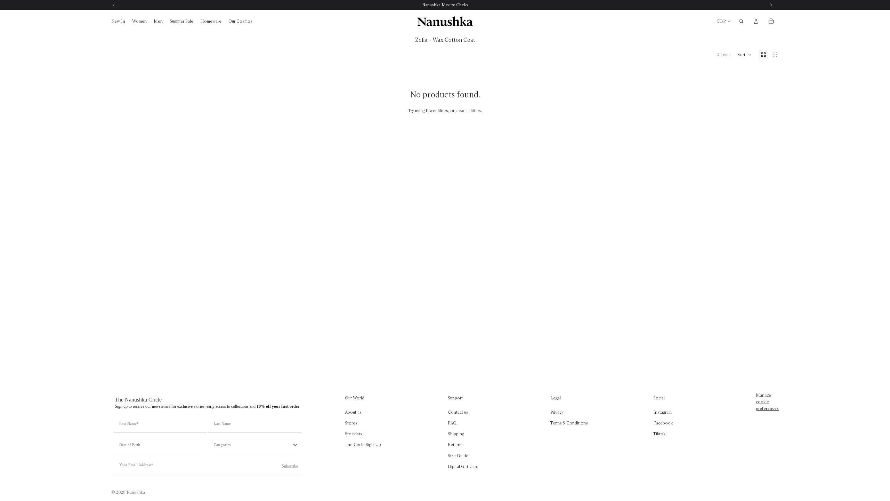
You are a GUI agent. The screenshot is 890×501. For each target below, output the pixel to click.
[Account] (755, 21)
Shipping (456, 433)
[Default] (763, 54)
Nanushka (136, 492)
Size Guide (458, 455)
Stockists (353, 433)
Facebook (663, 423)
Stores (351, 423)
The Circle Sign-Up (363, 444)
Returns (455, 444)
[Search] (741, 21)
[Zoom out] (775, 54)
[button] (744, 54)
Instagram (662, 412)
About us (353, 412)
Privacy (557, 412)
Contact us (458, 412)
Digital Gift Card (463, 466)
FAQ (452, 423)
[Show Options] (295, 444)
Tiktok (659, 433)
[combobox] (253, 444)
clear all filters (468, 110)
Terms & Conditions (569, 423)
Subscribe (290, 466)
